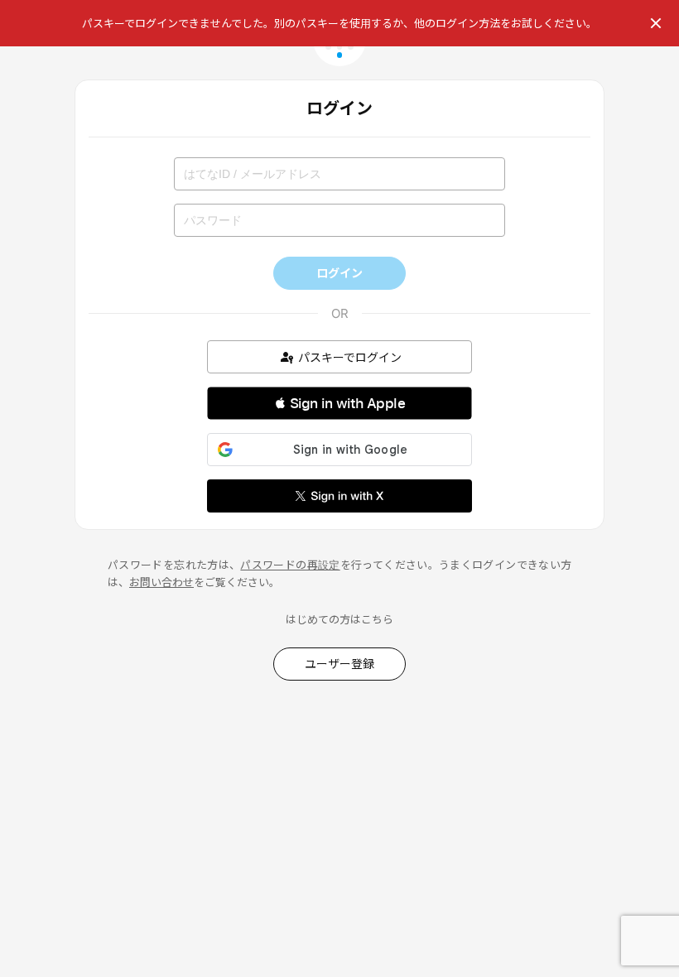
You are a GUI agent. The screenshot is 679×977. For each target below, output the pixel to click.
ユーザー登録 (339, 664)
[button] (339, 403)
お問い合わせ (161, 582)
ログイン (339, 273)
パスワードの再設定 (290, 564)
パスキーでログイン (350, 357)
